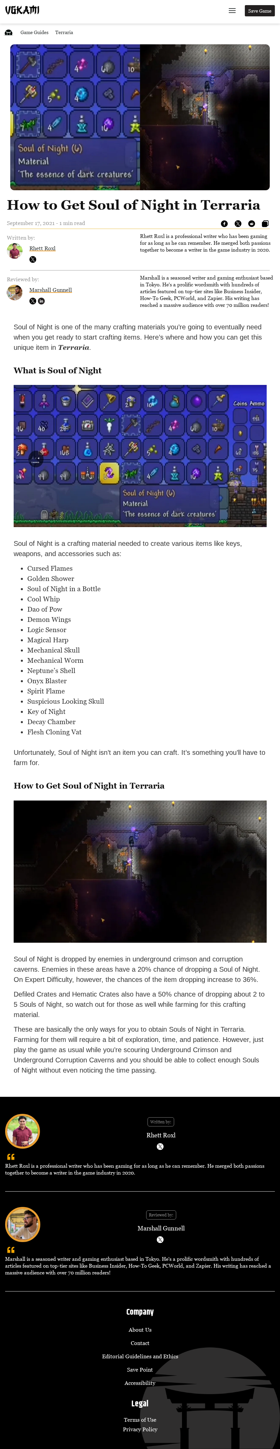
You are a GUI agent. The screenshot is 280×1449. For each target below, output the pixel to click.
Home (8, 32)
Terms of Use (140, 1420)
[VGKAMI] (22, 10)
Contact (140, 1343)
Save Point (140, 1369)
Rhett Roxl (42, 248)
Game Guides (34, 32)
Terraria (64, 32)
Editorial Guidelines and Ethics (140, 1356)
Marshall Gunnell (50, 290)
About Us (140, 1330)
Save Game (259, 11)
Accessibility (140, 1383)
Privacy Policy (140, 1429)
